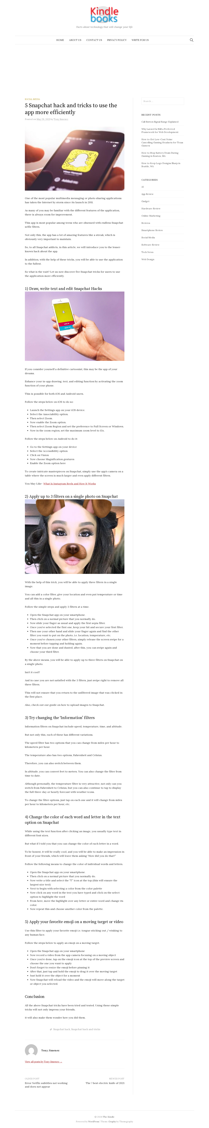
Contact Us (94, 40)
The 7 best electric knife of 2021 (105, 1083)
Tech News (147, 252)
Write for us (140, 40)
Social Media (32, 99)
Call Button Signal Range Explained (159, 121)
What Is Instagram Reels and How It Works (69, 483)
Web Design (147, 259)
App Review (147, 194)
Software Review (150, 244)
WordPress (93, 1121)
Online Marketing (150, 215)
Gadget (145, 201)
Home (60, 40)
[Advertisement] (104, 65)
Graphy (112, 1121)
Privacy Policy (117, 40)
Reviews (145, 223)
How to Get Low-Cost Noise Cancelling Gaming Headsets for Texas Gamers (162, 142)
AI (142, 186)
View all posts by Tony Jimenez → (43, 1061)
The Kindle (108, 1116)
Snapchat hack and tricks (85, 1029)
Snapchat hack (61, 1029)
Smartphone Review (152, 230)
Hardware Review (151, 208)
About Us (75, 40)
